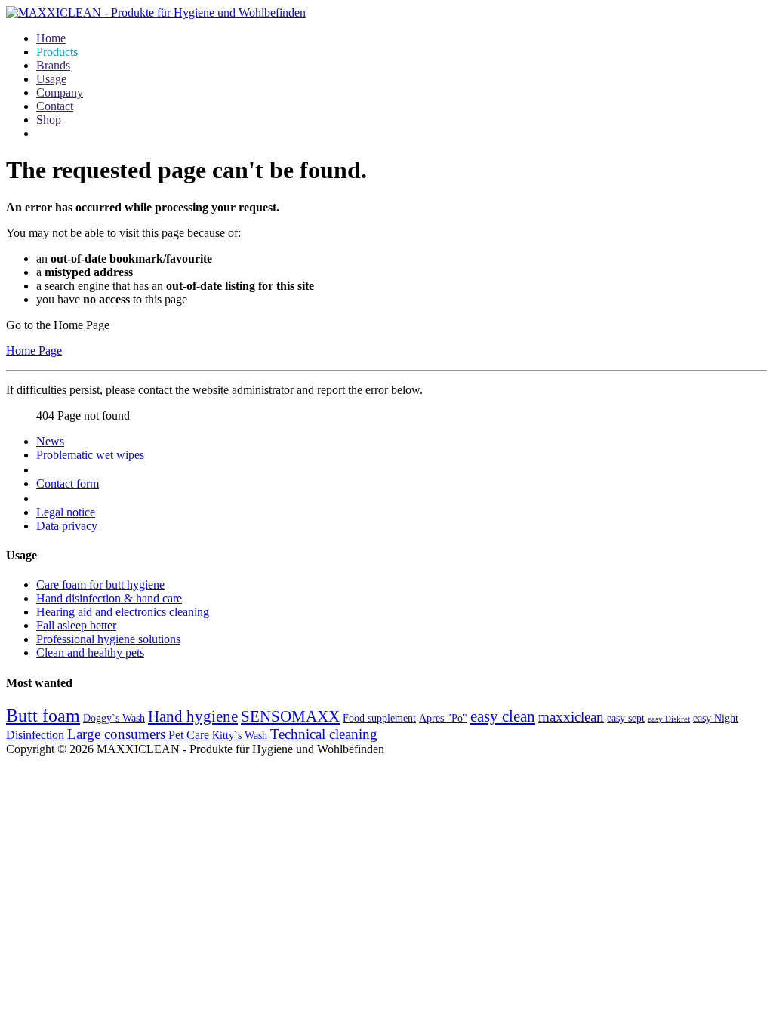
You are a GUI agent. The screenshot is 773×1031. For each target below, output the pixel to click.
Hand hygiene (193, 716)
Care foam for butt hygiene (100, 584)
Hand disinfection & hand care (109, 598)
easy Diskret (669, 718)
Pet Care (188, 735)
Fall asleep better (76, 625)
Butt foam (43, 715)
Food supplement (379, 718)
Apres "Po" (443, 718)
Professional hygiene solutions (108, 638)
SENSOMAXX (290, 716)
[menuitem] (51, 38)
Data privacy (66, 525)
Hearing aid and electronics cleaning (122, 611)
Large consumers (116, 734)
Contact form (67, 483)
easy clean (502, 716)
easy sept (626, 718)
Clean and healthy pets (90, 652)
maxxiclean (571, 717)
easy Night (715, 718)
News (50, 441)
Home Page (34, 350)
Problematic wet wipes (90, 454)
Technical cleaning (323, 734)
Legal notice (65, 512)
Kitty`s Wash (239, 735)
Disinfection (35, 735)
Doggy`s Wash (114, 718)
